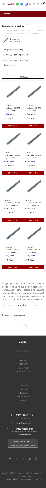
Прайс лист (23, 368)
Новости (23, 393)
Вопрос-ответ (23, 396)
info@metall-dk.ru (24, 428)
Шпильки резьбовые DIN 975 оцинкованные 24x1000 (12, 155)
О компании (23, 385)
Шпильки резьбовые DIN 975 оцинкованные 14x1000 (33, 202)
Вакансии (23, 389)
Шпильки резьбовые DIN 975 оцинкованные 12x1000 (12, 250)
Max (36, 458)
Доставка (23, 360)
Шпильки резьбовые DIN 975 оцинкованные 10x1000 (33, 250)
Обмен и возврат (23, 371)
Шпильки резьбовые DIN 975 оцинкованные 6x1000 (33, 108)
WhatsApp (29, 458)
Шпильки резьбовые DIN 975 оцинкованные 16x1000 (12, 202)
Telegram (16, 458)
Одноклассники (23, 458)
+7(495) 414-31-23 (23, 415)
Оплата (23, 356)
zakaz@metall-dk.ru (25, 423)
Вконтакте (10, 458)
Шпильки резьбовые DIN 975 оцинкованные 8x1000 (12, 108)
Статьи (23, 400)
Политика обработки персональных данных (23, 479)
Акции (23, 342)
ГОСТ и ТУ (23, 364)
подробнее (22, 305)
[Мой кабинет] (38, 4)
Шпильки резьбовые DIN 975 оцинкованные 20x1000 (33, 155)
